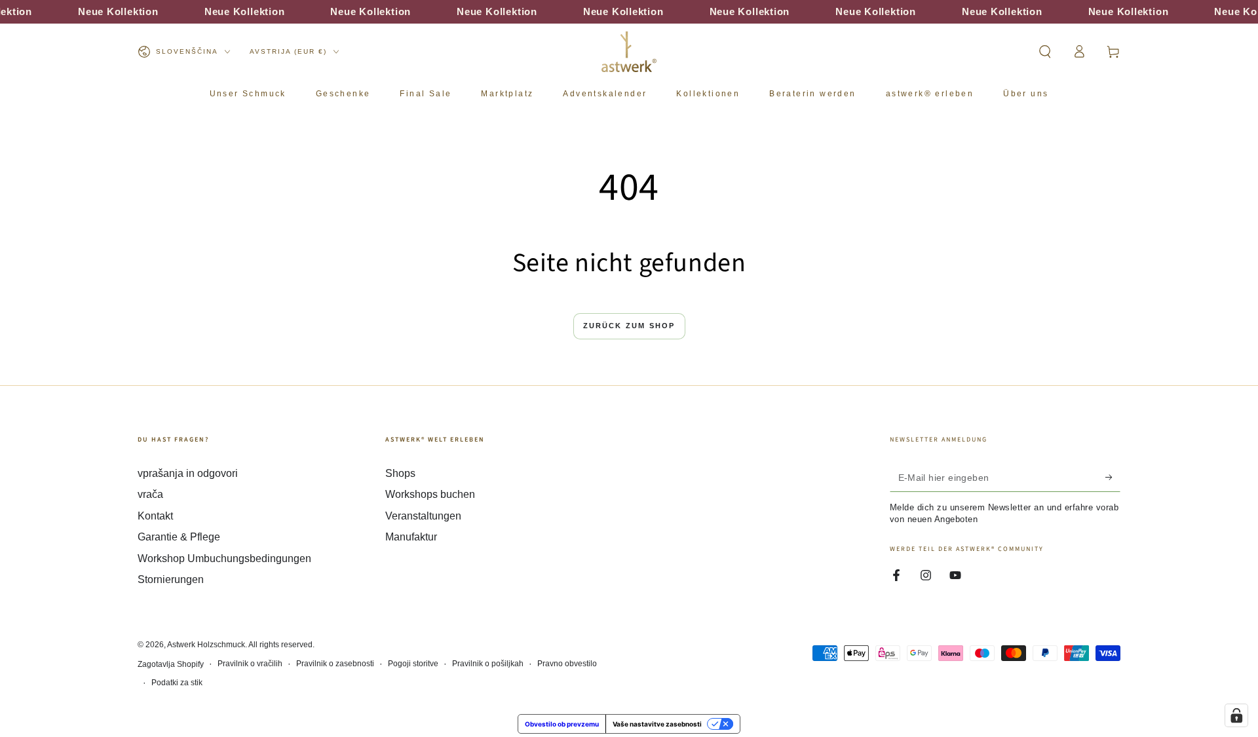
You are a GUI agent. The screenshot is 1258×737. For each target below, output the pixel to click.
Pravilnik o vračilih (250, 663)
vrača (150, 494)
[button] (1045, 51)
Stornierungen (171, 579)
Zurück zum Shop (629, 326)
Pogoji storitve (413, 663)
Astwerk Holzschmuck (206, 644)
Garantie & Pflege (179, 536)
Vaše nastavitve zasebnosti (657, 724)
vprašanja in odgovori (188, 473)
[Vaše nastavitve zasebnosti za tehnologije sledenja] (1236, 715)
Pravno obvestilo (567, 663)
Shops (400, 473)
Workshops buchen (430, 494)
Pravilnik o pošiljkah (488, 663)
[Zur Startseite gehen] (629, 51)
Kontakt (155, 515)
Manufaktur (411, 536)
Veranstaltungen (423, 515)
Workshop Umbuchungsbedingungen (224, 558)
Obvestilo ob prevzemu (562, 724)
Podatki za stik (176, 682)
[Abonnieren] (1112, 477)
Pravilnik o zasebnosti (335, 663)
